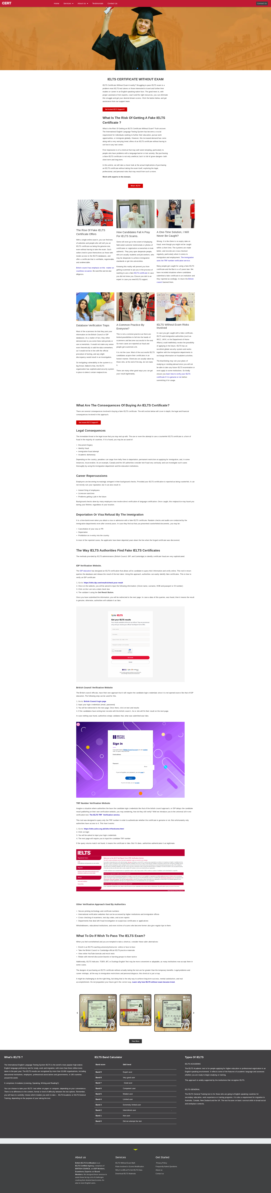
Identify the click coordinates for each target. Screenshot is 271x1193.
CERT (6, 3)
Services (67, 3)
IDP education (85, 571)
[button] (133, 68)
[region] (135, 38)
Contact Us (112, 3)
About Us (82, 3)
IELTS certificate (140, 273)
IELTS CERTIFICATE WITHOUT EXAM (135, 79)
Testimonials (97, 3)
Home (56, 3)
